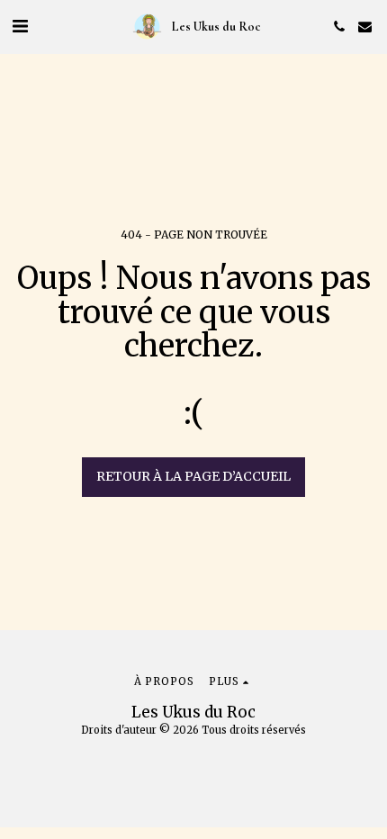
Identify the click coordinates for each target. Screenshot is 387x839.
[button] (19, 25)
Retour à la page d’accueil (193, 476)
